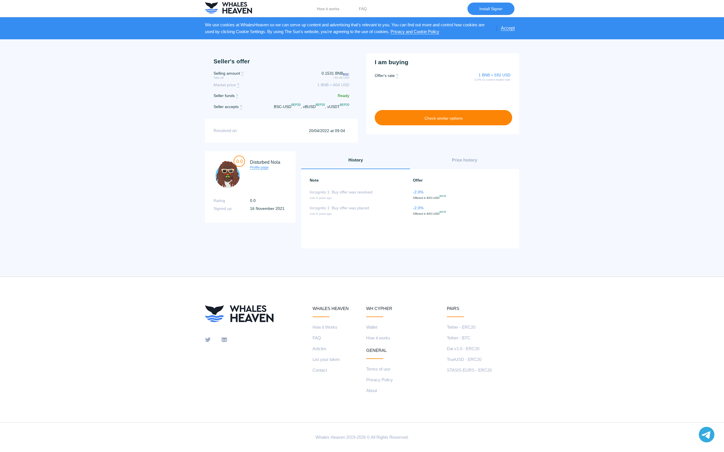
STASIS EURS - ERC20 (469, 370)
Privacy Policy (379, 379)
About (371, 390)
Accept (508, 28)
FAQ (363, 9)
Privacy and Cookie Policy (415, 31)
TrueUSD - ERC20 (464, 359)
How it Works (325, 327)
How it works (328, 9)
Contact (320, 370)
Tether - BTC (458, 337)
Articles (319, 348)
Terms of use (378, 369)
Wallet (371, 327)
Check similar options (444, 118)
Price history (464, 160)
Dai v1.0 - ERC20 (463, 348)
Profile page (259, 167)
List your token (326, 359)
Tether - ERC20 (461, 327)
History (355, 160)
